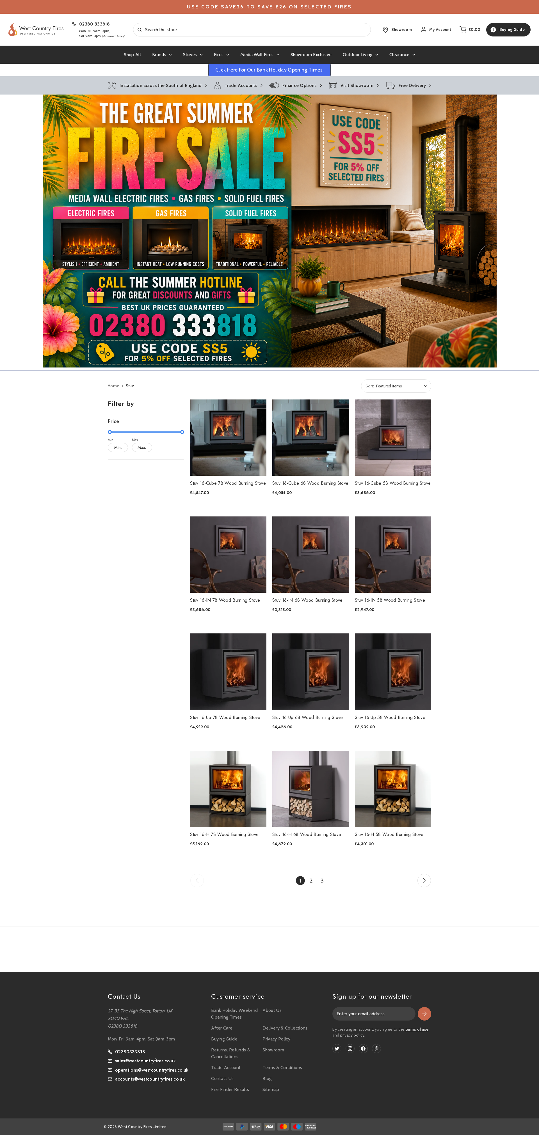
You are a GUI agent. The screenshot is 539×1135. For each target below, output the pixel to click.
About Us (272, 1010)
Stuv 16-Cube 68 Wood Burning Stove (310, 483)
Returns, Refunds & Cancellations (230, 1053)
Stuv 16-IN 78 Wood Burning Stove (225, 600)
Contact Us (222, 1078)
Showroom (273, 1050)
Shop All (132, 54)
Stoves (190, 54)
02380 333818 (94, 24)
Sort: (370, 386)
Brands (159, 54)
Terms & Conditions (282, 1067)
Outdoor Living (357, 54)
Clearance (399, 54)
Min (110, 439)
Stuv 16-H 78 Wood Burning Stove (224, 834)
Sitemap (270, 1089)
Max (135, 439)
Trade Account (226, 1067)
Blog (266, 1078)
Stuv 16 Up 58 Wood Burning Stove (390, 717)
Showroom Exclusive (311, 54)
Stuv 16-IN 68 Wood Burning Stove (307, 600)
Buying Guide (224, 1039)
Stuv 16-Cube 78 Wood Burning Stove (228, 483)
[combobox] (252, 29)
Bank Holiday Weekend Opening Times (234, 1014)
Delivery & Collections (284, 1028)
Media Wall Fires (256, 54)
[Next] (424, 880)
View (225, 445)
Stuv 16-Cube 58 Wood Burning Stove (393, 483)
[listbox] (403, 386)
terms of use (416, 1029)
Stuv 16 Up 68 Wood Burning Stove (307, 717)
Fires (219, 54)
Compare (224, 430)
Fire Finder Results (230, 1089)
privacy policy (352, 1035)
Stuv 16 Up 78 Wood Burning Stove (225, 717)
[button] (269, 231)
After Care (221, 1028)
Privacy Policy (276, 1039)
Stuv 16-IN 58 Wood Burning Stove (390, 600)
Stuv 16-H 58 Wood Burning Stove (389, 834)
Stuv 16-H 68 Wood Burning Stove (306, 834)
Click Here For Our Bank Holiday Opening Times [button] (269, 70)
